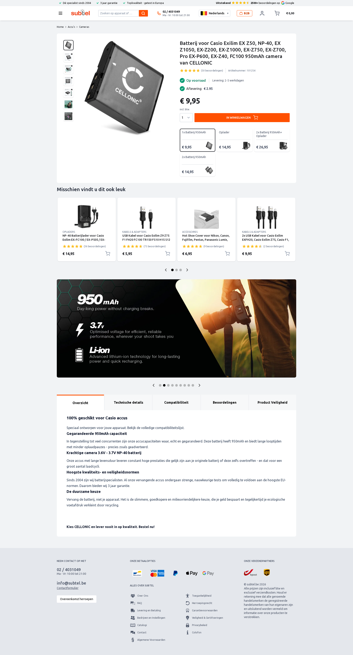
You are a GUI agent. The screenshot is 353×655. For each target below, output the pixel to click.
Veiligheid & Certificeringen (207, 617)
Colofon (196, 632)
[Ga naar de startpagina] (80, 12)
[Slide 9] (193, 385)
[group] (190, 70)
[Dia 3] (181, 270)
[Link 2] (146, 216)
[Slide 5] (176, 385)
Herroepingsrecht (202, 603)
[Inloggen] (262, 13)
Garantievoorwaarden (205, 610)
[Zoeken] (143, 13)
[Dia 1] (172, 270)
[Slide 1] (160, 385)
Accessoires (190, 232)
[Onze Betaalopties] (137, 573)
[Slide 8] (189, 385)
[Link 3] (206, 216)
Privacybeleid (199, 625)
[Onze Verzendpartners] (250, 572)
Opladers (69, 232)
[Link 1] (86, 216)
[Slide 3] (168, 385)
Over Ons (142, 595)
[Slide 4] (172, 385)
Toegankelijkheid (201, 595)
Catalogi (142, 625)
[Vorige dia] (165, 269)
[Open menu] (62, 13)
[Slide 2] (164, 385)
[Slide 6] (180, 385)
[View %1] (68, 45)
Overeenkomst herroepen (76, 599)
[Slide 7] (184, 385)
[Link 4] (266, 216)
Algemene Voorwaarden (151, 639)
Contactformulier (67, 588)
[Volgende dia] (187, 269)
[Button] (153, 385)
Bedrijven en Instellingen (151, 617)
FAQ (139, 603)
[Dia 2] (176, 270)
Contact (141, 632)
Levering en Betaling (149, 610)
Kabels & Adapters (134, 232)
